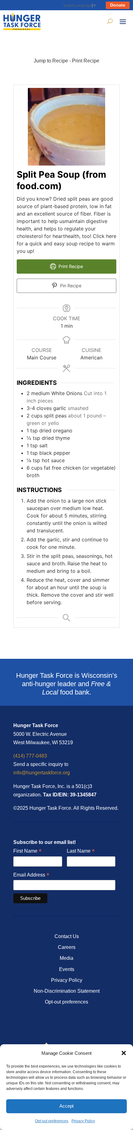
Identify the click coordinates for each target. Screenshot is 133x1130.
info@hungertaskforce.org (41, 772)
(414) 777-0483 (30, 756)
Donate (117, 4)
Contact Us (66, 936)
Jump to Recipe (51, 60)
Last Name (81, 851)
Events (66, 969)
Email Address (31, 875)
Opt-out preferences (51, 1121)
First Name (27, 851)
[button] (124, 1053)
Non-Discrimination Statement (67, 991)
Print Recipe (85, 60)
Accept (66, 1106)
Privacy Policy (83, 1121)
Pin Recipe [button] (70, 285)
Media (66, 958)
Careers (66, 947)
